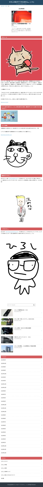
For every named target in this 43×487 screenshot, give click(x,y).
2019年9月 (3, 415)
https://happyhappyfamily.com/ (11, 231)
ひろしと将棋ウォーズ (5, 471)
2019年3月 (3, 435)
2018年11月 (3, 449)
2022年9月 (3, 366)
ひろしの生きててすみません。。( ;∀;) (21, 2)
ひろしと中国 (4, 464)
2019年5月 (3, 428)
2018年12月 (3, 445)
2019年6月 (3, 425)
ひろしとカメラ (4, 461)
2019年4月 (3, 432)
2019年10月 (3, 411)
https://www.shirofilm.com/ (6, 134)
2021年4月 (3, 377)
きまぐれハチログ (4, 102)
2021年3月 (3, 380)
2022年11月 (3, 363)
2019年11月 (3, 408)
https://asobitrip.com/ (13, 178)
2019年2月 (3, 439)
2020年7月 (3, 394)
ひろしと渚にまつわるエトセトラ (8, 475)
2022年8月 (3, 370)
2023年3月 (3, 359)
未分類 (2, 478)
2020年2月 (3, 401)
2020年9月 (3, 390)
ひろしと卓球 (4, 468)
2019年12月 (3, 404)
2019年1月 (3, 442)
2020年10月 (3, 387)
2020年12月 (3, 384)
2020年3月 (3, 397)
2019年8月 (3, 418)
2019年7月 (3, 421)
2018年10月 (3, 452)
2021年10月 (3, 373)
